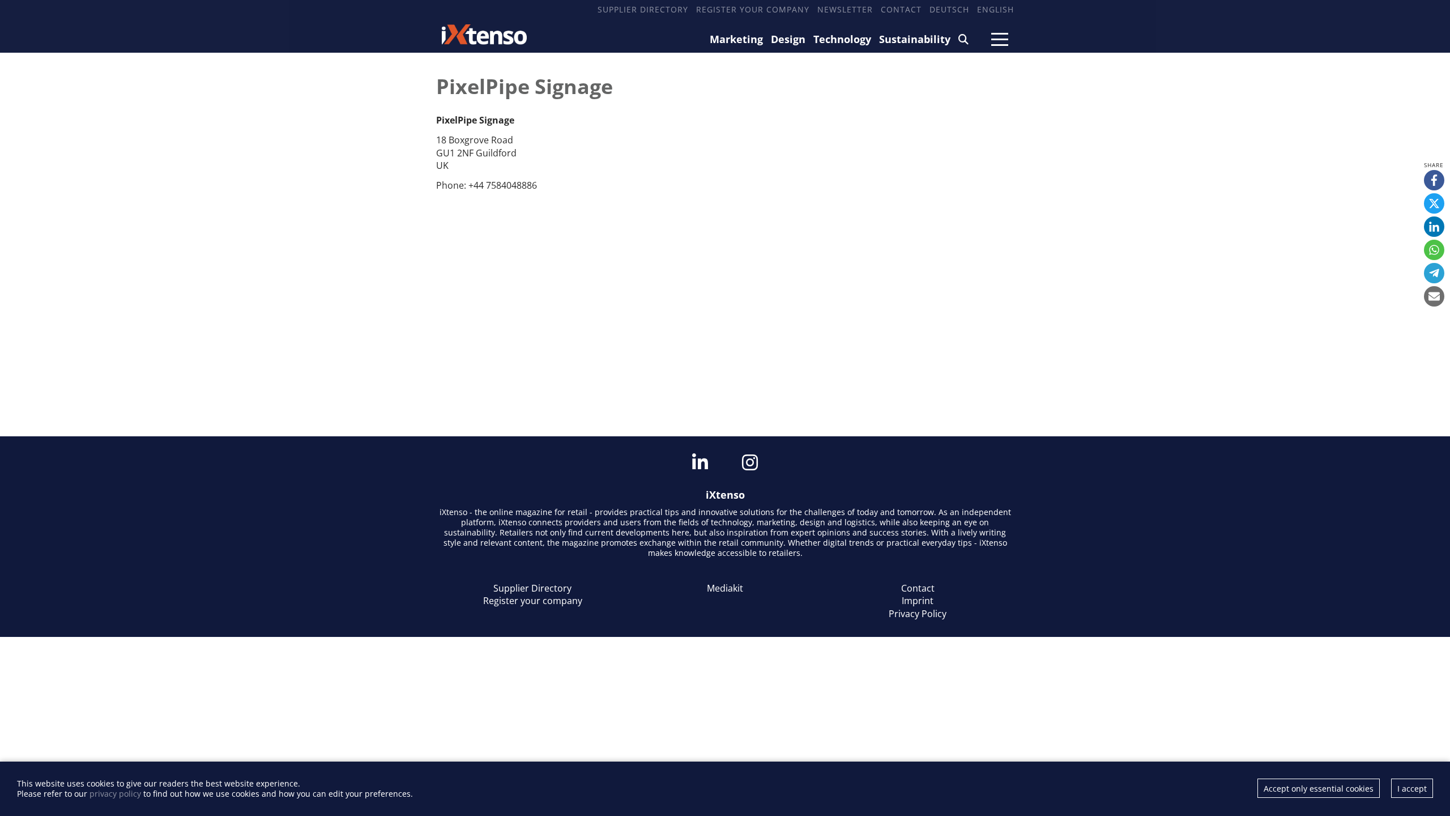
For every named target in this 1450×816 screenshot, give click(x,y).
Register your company (752, 9)
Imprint (917, 600)
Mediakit (725, 588)
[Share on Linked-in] (1434, 226)
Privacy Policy (917, 613)
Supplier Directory (643, 9)
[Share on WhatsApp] (1434, 250)
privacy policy (115, 793)
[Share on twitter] (1434, 203)
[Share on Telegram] (1434, 273)
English (995, 9)
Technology (842, 39)
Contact (901, 9)
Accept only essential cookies (1319, 788)
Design (788, 39)
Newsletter (845, 9)
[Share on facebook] (1434, 180)
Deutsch (949, 9)
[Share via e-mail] (1434, 296)
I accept (1412, 788)
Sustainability (914, 39)
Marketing (736, 39)
